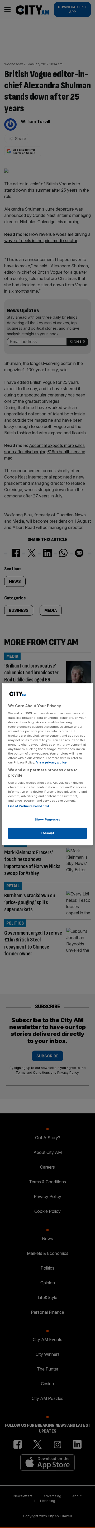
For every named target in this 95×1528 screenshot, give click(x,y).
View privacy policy (51, 762)
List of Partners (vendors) (28, 806)
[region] (47, 764)
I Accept (47, 833)
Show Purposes (47, 819)
